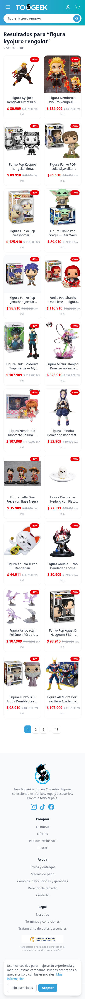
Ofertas (42, 834)
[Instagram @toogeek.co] (34, 807)
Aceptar (48, 988)
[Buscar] (76, 18)
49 (56, 729)
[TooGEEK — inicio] (32, 7)
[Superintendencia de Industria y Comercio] (42, 939)
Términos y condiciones (43, 921)
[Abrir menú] (7, 7)
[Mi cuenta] (68, 7)
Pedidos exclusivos (42, 841)
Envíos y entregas (42, 867)
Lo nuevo (42, 827)
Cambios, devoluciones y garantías (42, 881)
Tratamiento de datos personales (43, 928)
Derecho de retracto (42, 888)
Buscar (42, 848)
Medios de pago (42, 874)
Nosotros (42, 914)
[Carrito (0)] (77, 7)
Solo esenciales (22, 988)
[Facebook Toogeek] (51, 807)
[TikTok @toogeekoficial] (42, 807)
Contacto (42, 895)
